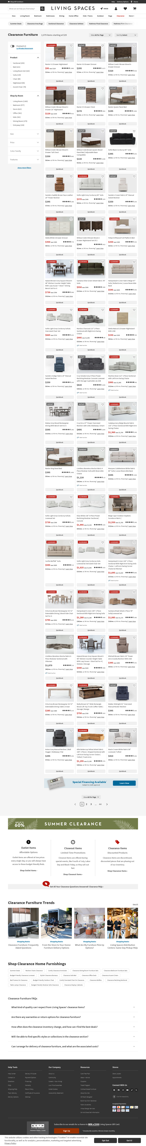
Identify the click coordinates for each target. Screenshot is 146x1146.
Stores (136, 2)
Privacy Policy (10, 1143)
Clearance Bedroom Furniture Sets (115, 971)
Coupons (83, 1081)
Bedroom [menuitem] (38, 16)
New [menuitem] (14, 16)
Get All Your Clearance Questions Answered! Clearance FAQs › (77, 886)
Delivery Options (123, 2)
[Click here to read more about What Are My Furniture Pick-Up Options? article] (89, 923)
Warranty (28, 1085)
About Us (51, 1074)
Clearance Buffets (96, 980)
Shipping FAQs (12, 1089)
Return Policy (29, 1089)
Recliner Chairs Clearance (34, 971)
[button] (68, 68)
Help (113, 2)
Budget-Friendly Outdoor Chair (43, 980)
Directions (11, 1081)
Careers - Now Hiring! (55, 1081)
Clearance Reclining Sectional (117, 980)
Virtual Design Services (88, 1108)
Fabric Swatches (86, 1105)
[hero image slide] (73, 824)
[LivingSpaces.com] (73, 8)
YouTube (127, 1090)
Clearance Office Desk (89, 975)
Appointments (116, 1077)
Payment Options (30, 1077)
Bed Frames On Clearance (18, 980)
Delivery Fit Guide (30, 1074)
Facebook (118, 1090)
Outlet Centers (53, 1089)
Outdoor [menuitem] (100, 16)
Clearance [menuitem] (120, 16)
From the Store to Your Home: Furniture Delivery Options (56, 946)
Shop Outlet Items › (28, 870)
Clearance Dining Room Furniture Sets (85, 971)
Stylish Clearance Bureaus (49, 975)
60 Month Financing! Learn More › (21, 2)
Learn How (68, 72)
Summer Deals (15, 971)
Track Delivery (12, 1093)
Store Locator (116, 1074)
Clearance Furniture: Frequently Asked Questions (23, 946)
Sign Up (66, 1130)
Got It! (129, 1140)
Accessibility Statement (56, 1093)
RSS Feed (136, 1090)
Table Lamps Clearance (18, 985)
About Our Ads (85, 1093)
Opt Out (105, 1140)
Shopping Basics (23, 941)
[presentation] (100, 35)
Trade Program (85, 1085)
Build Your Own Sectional (88, 1101)
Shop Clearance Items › (117, 871)
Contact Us (11, 1077)
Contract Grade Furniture (88, 1089)
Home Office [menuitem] (73, 16)
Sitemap (27, 1097)
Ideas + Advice (85, 1077)
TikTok (132, 1090)
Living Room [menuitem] (25, 16)
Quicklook (59, 81)
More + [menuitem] (131, 16)
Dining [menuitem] (61, 16)
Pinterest (114, 1090)
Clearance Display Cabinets (73, 985)
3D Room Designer (86, 1097)
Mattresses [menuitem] (50, 16)
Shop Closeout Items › (73, 874)
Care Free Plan (85, 1074)
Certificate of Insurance (32, 1093)
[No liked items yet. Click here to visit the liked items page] (125, 8)
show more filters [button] (24, 168)
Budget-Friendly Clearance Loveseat (22, 975)
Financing (28, 1081)
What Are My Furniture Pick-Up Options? (89, 946)
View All (135, 904)
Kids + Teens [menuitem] (88, 16)
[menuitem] (134, 8)
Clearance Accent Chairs (110, 975)
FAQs (9, 1085)
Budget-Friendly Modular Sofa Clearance (45, 985)
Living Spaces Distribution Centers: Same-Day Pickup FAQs (123, 946)
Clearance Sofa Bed (69, 975)
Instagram (123, 1090)
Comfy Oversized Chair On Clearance (72, 980)
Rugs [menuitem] (110, 16)
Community (52, 1077)
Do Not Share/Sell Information (90, 1112)
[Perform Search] (42, 8)
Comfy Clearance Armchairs (57, 971)
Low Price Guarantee (55, 1085)
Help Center (12, 1074)
